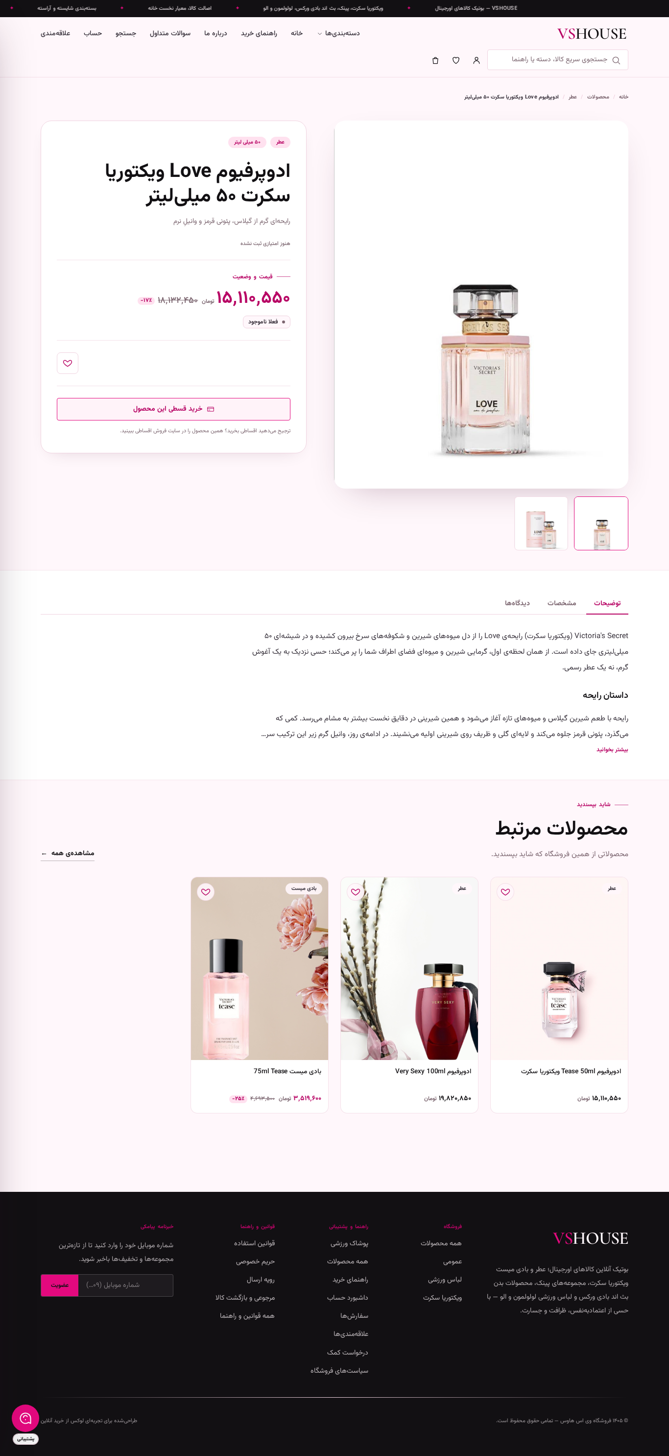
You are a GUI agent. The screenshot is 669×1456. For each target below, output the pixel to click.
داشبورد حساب (347, 1298)
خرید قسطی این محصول (168, 409)
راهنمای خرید (259, 33)
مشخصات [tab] (562, 603)
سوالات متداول (170, 33)
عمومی (452, 1262)
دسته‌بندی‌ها (342, 33)
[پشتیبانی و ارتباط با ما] (25, 1418)
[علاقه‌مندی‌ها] (456, 60)
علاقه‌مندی (55, 33)
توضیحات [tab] (607, 603)
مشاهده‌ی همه (68, 854)
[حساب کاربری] (476, 60)
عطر (573, 97)
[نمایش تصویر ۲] (541, 523)
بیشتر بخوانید (612, 750)
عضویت (60, 1285)
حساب (93, 33)
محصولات (598, 97)
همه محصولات (441, 1243)
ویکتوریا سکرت (442, 1298)
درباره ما (215, 33)
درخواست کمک (347, 1353)
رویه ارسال (261, 1280)
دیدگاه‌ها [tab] (517, 603)
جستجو (126, 33)
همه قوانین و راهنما (247, 1316)
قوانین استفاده (254, 1243)
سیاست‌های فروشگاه (339, 1371)
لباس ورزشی (445, 1280)
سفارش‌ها (354, 1316)
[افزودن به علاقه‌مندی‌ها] (67, 363)
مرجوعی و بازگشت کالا (245, 1298)
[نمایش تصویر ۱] (601, 523)
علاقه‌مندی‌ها (351, 1334)
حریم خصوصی (255, 1262)
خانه (297, 33)
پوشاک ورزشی (349, 1243)
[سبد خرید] (435, 60)
